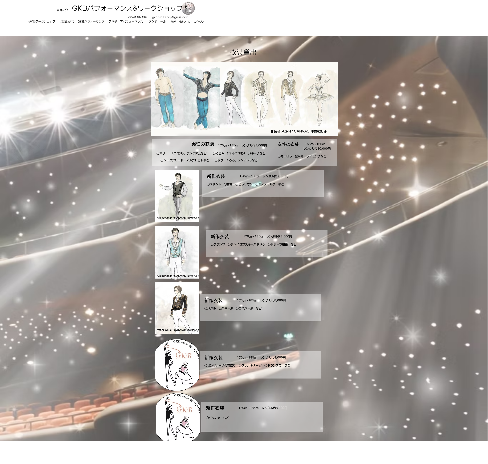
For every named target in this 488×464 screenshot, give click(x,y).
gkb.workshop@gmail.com (170, 17)
